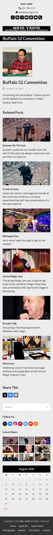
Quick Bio (23, 525)
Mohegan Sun (11, 236)
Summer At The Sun (14, 145)
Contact (46, 530)
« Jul (5, 508)
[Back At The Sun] (42, 457)
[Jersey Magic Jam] (26, 260)
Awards (21, 530)
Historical (8, 363)
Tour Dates (34, 530)
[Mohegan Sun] (26, 220)
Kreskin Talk (10, 323)
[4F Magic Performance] (10, 457)
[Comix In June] (26, 173)
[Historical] (26, 347)
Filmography (9, 530)
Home (13, 525)
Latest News (37, 525)
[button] (48, 28)
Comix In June (11, 189)
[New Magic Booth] (26, 457)
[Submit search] (47, 407)
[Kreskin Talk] (26, 307)
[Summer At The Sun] (26, 129)
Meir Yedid (24, 521)
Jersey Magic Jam (12, 276)
